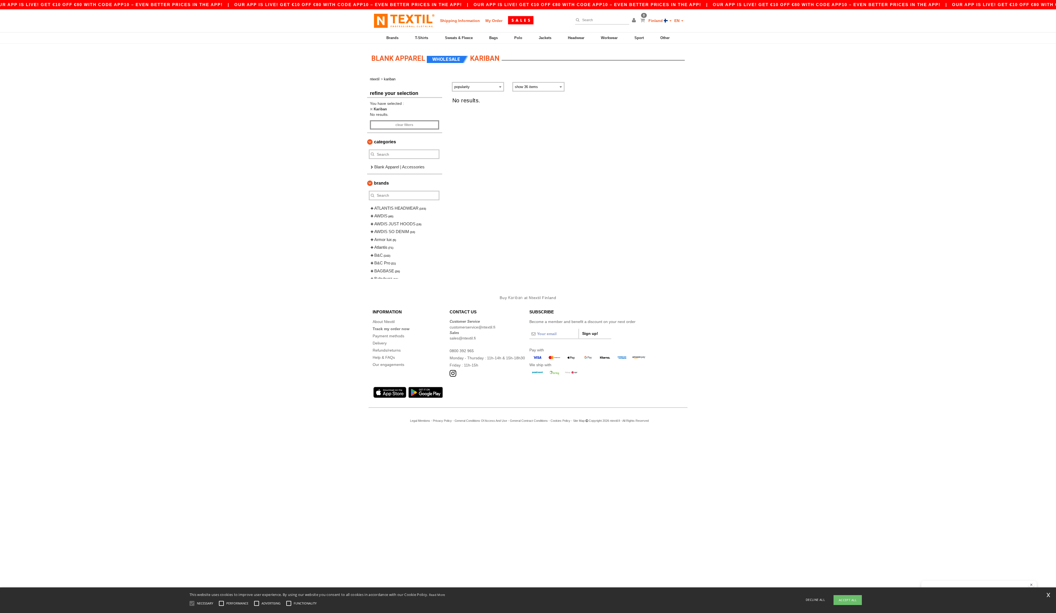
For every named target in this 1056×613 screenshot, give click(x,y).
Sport (639, 38)
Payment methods (388, 336)
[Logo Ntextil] (404, 20)
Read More (437, 595)
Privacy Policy (442, 420)
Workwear (609, 38)
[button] (634, 20)
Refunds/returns (387, 350)
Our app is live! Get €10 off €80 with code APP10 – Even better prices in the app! (348, 4)
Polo (518, 38)
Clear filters (404, 125)
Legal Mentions (420, 420)
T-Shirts (421, 38)
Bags (493, 38)
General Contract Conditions (529, 420)
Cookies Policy (560, 420)
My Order (493, 20)
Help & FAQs (384, 357)
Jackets (545, 38)
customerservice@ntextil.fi (472, 327)
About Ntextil (384, 321)
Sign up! (590, 333)
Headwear (576, 38)
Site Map (579, 420)
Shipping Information (460, 20)
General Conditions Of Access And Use (481, 420)
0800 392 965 (462, 351)
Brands (392, 38)
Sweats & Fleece (459, 38)
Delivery (380, 343)
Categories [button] (385, 141)
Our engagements (388, 364)
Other (665, 38)
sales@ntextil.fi (463, 338)
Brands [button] (381, 183)
